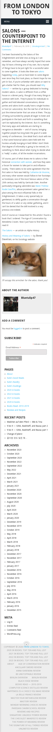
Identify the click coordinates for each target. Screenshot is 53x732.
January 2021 (13, 486)
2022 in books (13, 394)
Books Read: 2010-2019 (18, 406)
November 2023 (14, 450)
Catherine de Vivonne (39, 172)
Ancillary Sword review (28, 667)
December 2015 (14, 610)
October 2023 (13, 454)
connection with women (21, 162)
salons (41, 71)
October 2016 (13, 578)
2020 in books (13, 402)
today (14, 75)
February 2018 (13, 546)
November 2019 (14, 526)
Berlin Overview (19, 677)
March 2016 (12, 598)
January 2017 (13, 566)
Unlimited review (28, 729)
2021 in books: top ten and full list (28, 653)
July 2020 (11, 506)
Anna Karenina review (28, 671)
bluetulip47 (6, 46)
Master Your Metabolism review (28, 698)
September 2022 (14, 466)
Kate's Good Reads (15, 378)
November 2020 (14, 494)
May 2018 (11, 534)
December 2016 (14, 570)
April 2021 (11, 478)
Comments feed (14, 630)
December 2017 (14, 554)
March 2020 (12, 514)
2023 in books (13, 390)
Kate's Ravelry (13, 382)
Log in (10, 622)
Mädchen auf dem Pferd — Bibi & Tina (24, 422)
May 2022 (11, 470)
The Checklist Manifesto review (28, 718)
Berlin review (39, 677)
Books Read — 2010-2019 (28, 684)
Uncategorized (38, 46)
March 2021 (12, 482)
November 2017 (14, 558)
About (10, 374)
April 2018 (11, 538)
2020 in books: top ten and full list (26, 650)
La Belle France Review (28, 694)
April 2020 (11, 510)
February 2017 (13, 562)
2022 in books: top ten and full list (28, 657)
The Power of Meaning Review (28, 722)
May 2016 (11, 590)
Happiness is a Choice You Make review (28, 691)
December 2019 (14, 522)
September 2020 (14, 498)
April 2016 (11, 594)
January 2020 (13, 518)
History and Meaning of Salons (16, 236)
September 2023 (14, 458)
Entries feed (12, 626)
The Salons (7, 230)
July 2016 (11, 586)
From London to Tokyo (27, 9)
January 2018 (13, 550)
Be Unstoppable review (28, 674)
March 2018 (12, 542)
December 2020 (14, 490)
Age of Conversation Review (33, 664)
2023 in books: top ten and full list (28, 660)
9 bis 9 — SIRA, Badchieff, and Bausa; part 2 (27, 426)
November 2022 (14, 462)
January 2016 (13, 606)
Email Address (13, 347)
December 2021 (14, 474)
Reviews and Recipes (16, 410)
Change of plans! (14, 434)
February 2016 (13, 602)
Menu (7, 21)
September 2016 (14, 582)
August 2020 (13, 502)
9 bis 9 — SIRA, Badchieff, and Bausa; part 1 (27, 430)
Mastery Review (28, 701)
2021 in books (13, 398)
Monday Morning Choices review (28, 705)
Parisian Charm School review (28, 708)
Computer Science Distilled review (28, 688)
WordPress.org (13, 634)
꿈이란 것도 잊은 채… (17, 438)
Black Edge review (28, 681)
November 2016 (14, 574)
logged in (18, 328)
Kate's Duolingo (14, 386)
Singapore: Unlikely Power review (28, 715)
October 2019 (13, 530)
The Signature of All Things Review (28, 725)
